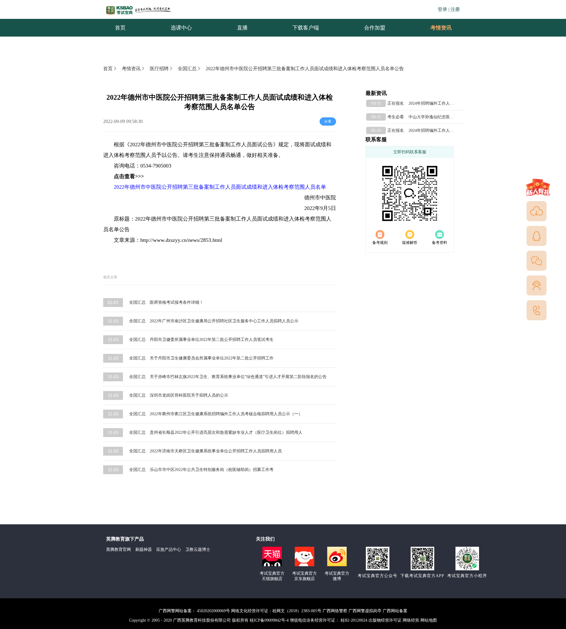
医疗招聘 (159, 68)
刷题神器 (143, 549)
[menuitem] (441, 28)
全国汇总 (187, 68)
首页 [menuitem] (120, 28)
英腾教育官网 (118, 549)
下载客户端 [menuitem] (305, 28)
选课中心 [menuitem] (181, 28)
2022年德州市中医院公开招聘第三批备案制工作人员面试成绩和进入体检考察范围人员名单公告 (305, 68)
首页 (108, 68)
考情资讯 (436, 28)
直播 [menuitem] (242, 28)
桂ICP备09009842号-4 (269, 620)
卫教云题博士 (197, 549)
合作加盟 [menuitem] (374, 28)
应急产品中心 (168, 549)
